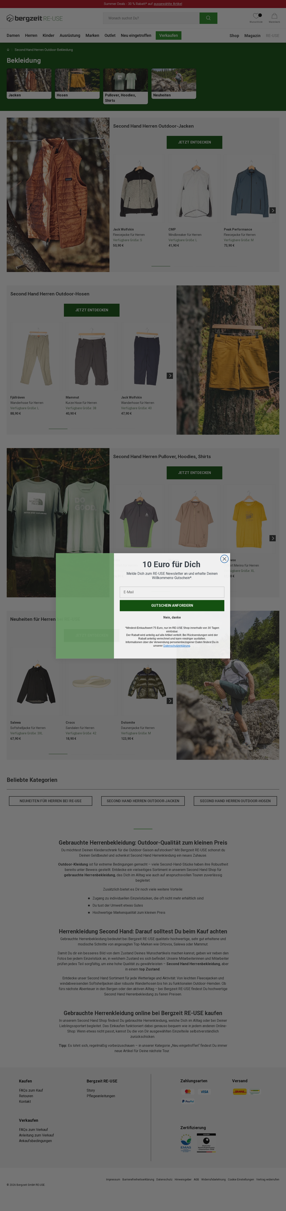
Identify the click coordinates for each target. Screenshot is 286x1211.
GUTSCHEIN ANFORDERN (172, 605)
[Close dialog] (224, 559)
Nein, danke (172, 617)
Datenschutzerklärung (176, 645)
